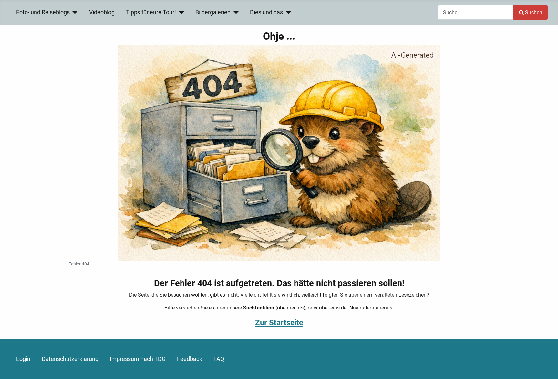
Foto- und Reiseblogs (43, 12)
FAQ (218, 359)
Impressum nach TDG (138, 359)
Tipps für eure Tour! (151, 12)
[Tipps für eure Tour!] (180, 12)
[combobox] (476, 12)
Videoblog (102, 12)
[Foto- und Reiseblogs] (74, 12)
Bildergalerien (213, 12)
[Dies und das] (287, 12)
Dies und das (266, 12)
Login (23, 359)
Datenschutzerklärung (70, 359)
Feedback (189, 359)
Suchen (533, 12)
